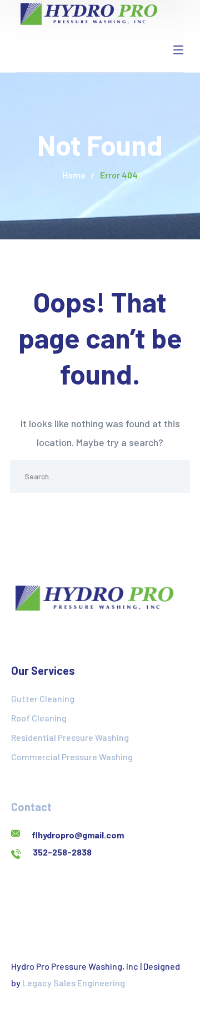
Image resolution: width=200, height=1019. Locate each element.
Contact (31, 806)
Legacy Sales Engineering (73, 982)
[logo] (89, 13)
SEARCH (173, 476)
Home (74, 175)
